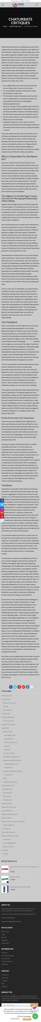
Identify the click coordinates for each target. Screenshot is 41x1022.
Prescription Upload (7, 955)
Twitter (15, 687)
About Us (4, 953)
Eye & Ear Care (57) (9, 753)
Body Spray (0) (7, 789)
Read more (15, 1019)
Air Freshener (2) (6, 696)
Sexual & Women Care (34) (9, 836)
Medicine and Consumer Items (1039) (13, 821)
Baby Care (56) (7, 731)
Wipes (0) (7, 749)
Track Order (5, 943)
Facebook (11, 687)
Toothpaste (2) (7, 800)
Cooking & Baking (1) (7, 717)
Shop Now (4, 964)
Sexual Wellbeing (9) (9, 843)
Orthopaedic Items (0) (10, 782)
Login (3, 934)
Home (5, 26)
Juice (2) (5, 706)
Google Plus (23, 687)
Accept (27, 1019)
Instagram (2, 509)
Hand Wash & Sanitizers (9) (11, 757)
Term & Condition (7, 961)
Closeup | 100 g (15, 877)
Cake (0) (5, 854)
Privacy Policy (5, 958)
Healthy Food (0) (6, 803)
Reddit (32, 687)
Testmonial (4, 978)
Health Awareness (15, 26)
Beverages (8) (5, 699)
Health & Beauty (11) (7, 785)
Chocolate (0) (5, 713)
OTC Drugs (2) (5, 828)
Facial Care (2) (7, 793)
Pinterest (19, 687)
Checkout (4, 940)
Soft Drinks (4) (7, 710)
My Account (5, 931)
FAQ (2, 983)
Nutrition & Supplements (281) (12, 771)
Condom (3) (6, 839)
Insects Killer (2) (6, 810)
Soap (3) (6, 746)
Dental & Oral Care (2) (8, 724)
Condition (4, 980)
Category (4, 986)
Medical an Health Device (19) (12, 760)
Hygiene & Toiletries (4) (8, 807)
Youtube (2, 517)
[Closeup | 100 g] (4, 879)
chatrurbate (29, 341)
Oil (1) (5, 778)
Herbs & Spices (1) (8, 721)
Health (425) (5, 728)
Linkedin (27, 687)
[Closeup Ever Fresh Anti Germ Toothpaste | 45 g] (4, 869)
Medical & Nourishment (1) (9, 814)
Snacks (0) (4, 850)
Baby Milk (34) (8, 739)
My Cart (3, 937)
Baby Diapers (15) (9, 735)
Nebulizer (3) (8, 767)
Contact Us (5, 975)
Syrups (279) (8, 775)
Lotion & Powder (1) (10, 742)
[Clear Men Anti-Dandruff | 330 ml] (4, 889)
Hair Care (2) (7, 796)
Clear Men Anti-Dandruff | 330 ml (20, 887)
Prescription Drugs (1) (8, 832)
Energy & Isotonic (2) (9, 703)
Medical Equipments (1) (11, 764)
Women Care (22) (8, 846)
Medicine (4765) (6, 818)
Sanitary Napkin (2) (9, 825)
